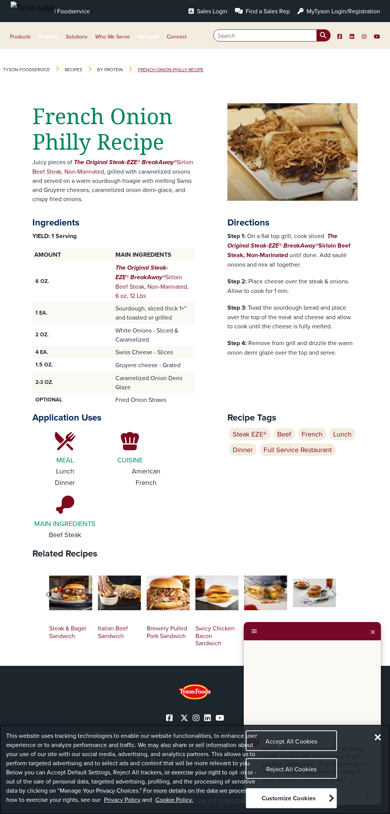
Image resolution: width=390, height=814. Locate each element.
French (312, 434)
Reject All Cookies (291, 769)
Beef (284, 434)
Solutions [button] (77, 36)
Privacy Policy (122, 799)
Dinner (243, 449)
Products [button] (20, 36)
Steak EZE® (250, 434)
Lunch (342, 434)
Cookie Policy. (174, 799)
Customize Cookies (289, 798)
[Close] (373, 631)
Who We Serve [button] (112, 36)
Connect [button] (177, 36)
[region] (195, 769)
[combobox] (272, 35)
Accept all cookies (291, 741)
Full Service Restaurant (298, 449)
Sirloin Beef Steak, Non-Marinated (288, 245)
